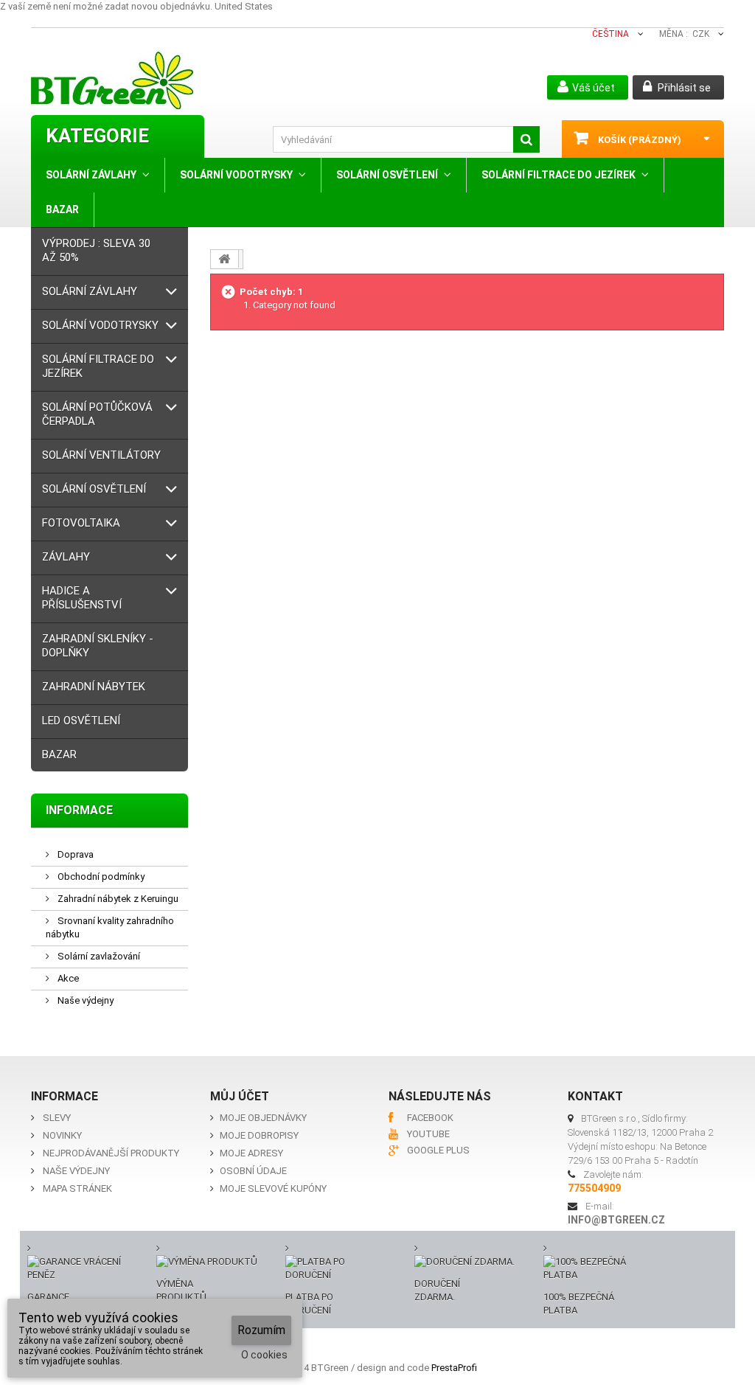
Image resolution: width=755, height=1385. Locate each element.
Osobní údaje (253, 1170)
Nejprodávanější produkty (111, 1153)
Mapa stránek (77, 1188)
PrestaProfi (454, 1367)
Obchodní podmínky (100, 876)
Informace (79, 810)
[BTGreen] (144, 80)
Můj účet (239, 1096)
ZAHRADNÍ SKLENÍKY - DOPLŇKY (97, 645)
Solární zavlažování (97, 956)
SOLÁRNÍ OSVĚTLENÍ (387, 175)
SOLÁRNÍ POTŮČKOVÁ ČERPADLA (97, 414)
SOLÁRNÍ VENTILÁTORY (101, 455)
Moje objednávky (263, 1117)
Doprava (74, 854)
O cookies (264, 1355)
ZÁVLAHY (66, 556)
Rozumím (261, 1330)
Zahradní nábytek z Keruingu (116, 898)
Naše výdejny (84, 1000)
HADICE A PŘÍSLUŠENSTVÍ (82, 597)
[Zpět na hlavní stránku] (225, 259)
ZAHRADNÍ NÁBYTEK (93, 686)
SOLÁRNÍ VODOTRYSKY (236, 175)
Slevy (57, 1117)
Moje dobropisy (259, 1135)
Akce (67, 978)
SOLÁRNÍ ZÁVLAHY (91, 175)
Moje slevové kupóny (273, 1188)
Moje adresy (251, 1153)
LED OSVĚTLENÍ (81, 720)
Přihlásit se (683, 88)
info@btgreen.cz (616, 1220)
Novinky (62, 1135)
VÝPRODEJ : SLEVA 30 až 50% (96, 250)
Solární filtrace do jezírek (558, 175)
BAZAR (62, 209)
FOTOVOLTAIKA (81, 523)
